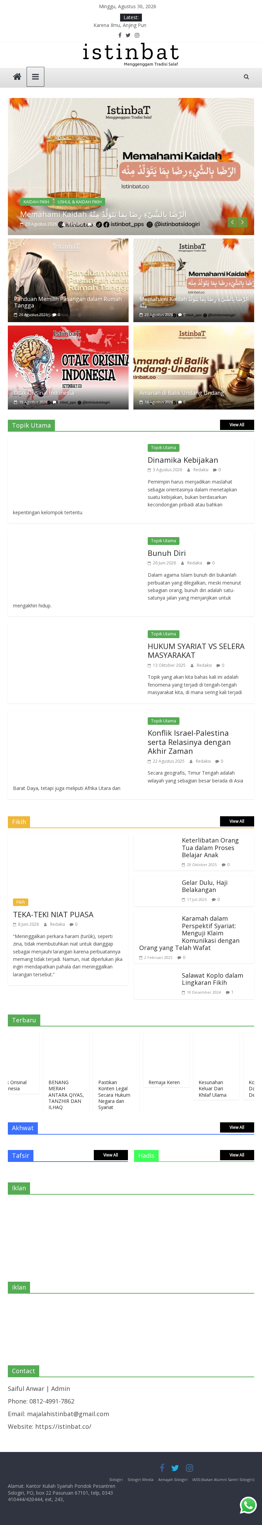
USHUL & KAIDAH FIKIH (80, 202)
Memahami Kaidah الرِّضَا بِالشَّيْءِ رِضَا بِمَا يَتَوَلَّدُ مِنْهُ (103, 214)
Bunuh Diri (167, 553)
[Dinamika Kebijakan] (74, 441)
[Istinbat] (17, 77)
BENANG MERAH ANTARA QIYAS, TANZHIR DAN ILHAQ (51, 1094)
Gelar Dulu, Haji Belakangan (205, 886)
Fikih (20, 902)
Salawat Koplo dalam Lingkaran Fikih (212, 979)
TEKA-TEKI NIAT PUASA (53, 914)
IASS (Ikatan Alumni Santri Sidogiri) (223, 1479)
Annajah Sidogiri (173, 1479)
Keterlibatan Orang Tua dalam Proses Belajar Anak (210, 847)
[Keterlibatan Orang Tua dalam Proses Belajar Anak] (156, 838)
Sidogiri (116, 1479)
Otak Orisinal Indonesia (44, 393)
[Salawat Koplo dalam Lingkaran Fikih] (156, 973)
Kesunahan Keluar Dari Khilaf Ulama (198, 1088)
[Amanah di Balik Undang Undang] (193, 330)
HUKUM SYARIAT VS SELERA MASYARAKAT (196, 650)
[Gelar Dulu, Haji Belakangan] (156, 880)
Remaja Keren (149, 1082)
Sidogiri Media (141, 1479)
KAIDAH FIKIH (36, 202)
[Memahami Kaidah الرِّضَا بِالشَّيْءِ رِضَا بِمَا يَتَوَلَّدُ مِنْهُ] (131, 103)
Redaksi (76, 224)
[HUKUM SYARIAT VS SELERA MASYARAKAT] (74, 628)
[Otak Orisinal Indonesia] (68, 330)
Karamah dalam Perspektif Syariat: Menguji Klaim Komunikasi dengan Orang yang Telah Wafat (189, 933)
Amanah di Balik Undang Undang (182, 393)
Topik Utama (163, 447)
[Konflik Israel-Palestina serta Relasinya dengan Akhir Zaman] (74, 715)
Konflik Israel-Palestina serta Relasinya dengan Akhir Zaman (189, 742)
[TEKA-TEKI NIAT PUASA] (68, 838)
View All (237, 425)
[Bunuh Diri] (74, 535)
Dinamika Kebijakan (183, 460)
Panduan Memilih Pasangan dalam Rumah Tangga (68, 302)
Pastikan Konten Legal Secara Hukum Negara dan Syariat (99, 1094)
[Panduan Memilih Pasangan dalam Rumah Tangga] (68, 243)
